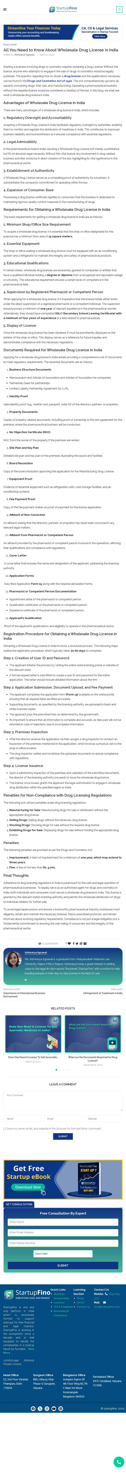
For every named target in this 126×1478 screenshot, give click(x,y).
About (80, 1302)
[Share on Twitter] (77, 943)
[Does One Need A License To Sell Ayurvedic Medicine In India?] (33, 1034)
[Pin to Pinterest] (81, 943)
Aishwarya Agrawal (24, 54)
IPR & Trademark (63, 1306)
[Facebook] (33, 1408)
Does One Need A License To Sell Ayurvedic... (33, 1057)
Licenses (59, 1302)
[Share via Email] (85, 943)
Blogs (80, 1298)
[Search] (119, 9)
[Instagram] (47, 1408)
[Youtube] (54, 1408)
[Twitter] (40, 1408)
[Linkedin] (60, 1408)
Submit (63, 1265)
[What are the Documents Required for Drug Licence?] (93, 1034)
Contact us (83, 1306)
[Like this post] (69, 943)
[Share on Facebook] (73, 943)
